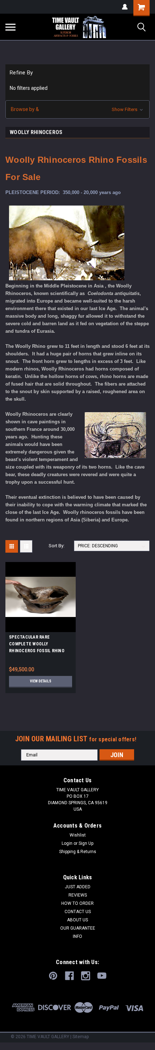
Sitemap (80, 1036)
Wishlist (78, 835)
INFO (77, 936)
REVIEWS (77, 895)
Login (67, 843)
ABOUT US (77, 919)
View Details (40, 681)
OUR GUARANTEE (77, 928)
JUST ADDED (77, 886)
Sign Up (86, 843)
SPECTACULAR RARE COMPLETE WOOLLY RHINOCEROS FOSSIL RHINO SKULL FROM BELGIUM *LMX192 (40, 645)
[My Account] (125, 7)
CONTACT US (78, 911)
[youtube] (101, 975)
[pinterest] (53, 975)
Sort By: (57, 545)
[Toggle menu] (10, 27)
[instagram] (85, 975)
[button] (77, 109)
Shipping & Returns (77, 851)
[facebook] (69, 975)
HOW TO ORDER (77, 903)
